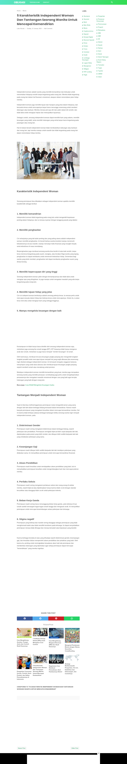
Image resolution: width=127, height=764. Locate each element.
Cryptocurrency (88, 31)
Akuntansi (87, 16)
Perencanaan (102, 24)
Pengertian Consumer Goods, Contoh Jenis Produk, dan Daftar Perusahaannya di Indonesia (24, 675)
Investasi (86, 52)
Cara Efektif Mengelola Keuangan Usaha (39, 385)
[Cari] (112, 3)
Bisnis (85, 28)
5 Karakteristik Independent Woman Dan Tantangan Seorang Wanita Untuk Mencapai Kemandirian (40, 670)
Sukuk (100, 54)
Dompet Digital (88, 37)
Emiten (86, 46)
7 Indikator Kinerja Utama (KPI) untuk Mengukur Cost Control (39, 641)
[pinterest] (56, 618)
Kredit (85, 55)
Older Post (75, 748)
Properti (100, 27)
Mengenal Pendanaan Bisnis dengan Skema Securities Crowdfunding (72, 648)
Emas (85, 43)
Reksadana (101, 30)
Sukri (99, 51)
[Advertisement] (48, 45)
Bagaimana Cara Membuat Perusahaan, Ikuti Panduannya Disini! (55, 669)
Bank (85, 22)
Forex (85, 49)
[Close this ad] (98, 753)
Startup (100, 48)
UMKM (100, 74)
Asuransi (86, 19)
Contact (46, 2)
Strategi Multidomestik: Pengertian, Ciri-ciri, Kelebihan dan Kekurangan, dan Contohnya (71, 668)
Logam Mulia (88, 63)
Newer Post (21, 748)
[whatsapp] (72, 618)
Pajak (85, 75)
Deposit (86, 34)
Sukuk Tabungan (103, 57)
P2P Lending (88, 72)
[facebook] (25, 618)
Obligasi (19, 2)
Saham (100, 42)
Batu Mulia (87, 25)
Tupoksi (100, 71)
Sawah (100, 45)
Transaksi (101, 65)
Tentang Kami (35, 2)
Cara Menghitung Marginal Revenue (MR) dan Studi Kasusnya (55, 643)
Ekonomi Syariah (89, 40)
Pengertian (101, 16)
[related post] (24, 633)
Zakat (100, 77)
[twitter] (40, 618)
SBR (99, 36)
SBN (99, 33)
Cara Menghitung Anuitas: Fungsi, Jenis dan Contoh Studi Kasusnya (23, 643)
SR (99, 39)
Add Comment (48, 28)
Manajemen (87, 66)
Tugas (100, 68)
